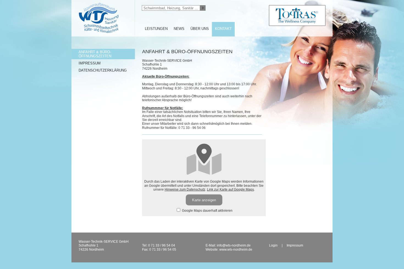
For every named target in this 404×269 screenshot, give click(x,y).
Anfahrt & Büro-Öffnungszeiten (95, 54)
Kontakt (223, 29)
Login (273, 245)
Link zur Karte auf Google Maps (230, 189)
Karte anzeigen (204, 200)
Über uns (199, 29)
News (179, 29)
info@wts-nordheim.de (234, 245)
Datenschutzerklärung (103, 70)
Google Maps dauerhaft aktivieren (207, 211)
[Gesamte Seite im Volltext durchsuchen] (203, 8)
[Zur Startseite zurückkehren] (103, 2)
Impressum (90, 63)
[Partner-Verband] (297, 15)
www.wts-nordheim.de (235, 249)
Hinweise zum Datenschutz (185, 189)
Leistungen (156, 29)
